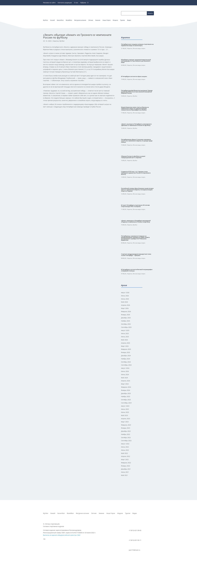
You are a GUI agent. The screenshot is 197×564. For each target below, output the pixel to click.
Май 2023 (124, 415)
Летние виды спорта (139, 48)
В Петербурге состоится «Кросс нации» (134, 76)
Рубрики (83, 3)
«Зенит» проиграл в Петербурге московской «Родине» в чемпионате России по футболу (136, 221)
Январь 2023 (125, 428)
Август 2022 (125, 444)
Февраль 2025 (126, 349)
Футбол (61, 41)
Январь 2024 (125, 390)
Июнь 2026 (125, 299)
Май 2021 (124, 475)
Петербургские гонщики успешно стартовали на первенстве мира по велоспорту (137, 44)
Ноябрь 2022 (125, 434)
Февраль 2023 (126, 425)
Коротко (56, 41)
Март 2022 (125, 459)
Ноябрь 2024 (125, 359)
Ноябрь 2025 (125, 321)
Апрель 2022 (125, 456)
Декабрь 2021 (126, 469)
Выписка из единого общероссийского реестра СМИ (61, 535)
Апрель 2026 (125, 305)
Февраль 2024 (126, 387)
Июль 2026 (125, 296)
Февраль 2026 (126, 311)
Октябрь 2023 (126, 400)
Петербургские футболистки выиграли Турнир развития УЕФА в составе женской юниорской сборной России (136, 92)
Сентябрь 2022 (126, 441)
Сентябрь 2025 (126, 327)
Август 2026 (125, 293)
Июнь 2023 (125, 412)
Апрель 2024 (125, 381)
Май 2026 (124, 302)
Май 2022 (124, 453)
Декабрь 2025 (126, 318)
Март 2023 (125, 422)
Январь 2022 (125, 466)
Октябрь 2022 (126, 437)
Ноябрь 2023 (125, 396)
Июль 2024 (125, 371)
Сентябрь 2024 (126, 365)
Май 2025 (124, 340)
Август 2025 (125, 330)
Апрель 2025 (125, 343)
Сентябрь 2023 (126, 403)
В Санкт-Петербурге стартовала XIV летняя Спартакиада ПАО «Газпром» (135, 205)
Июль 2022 (125, 447)
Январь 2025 (125, 352)
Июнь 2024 (125, 374)
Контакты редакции (65, 3)
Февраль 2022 (126, 463)
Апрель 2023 (125, 419)
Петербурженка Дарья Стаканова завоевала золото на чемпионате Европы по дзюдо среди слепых (136, 141)
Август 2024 (125, 368)
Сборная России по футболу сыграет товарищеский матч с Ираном (133, 156)
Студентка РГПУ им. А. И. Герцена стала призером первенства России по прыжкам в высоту (136, 173)
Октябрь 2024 (126, 362)
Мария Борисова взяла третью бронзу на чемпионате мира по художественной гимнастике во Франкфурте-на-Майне (135, 108)
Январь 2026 (125, 315)
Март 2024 (125, 384)
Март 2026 (125, 308)
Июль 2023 (125, 409)
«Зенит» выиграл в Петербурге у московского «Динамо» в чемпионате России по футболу (136, 124)
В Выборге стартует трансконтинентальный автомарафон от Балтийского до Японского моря (136, 61)
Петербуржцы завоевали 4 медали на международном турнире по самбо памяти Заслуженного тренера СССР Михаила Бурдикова (135, 238)
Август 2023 (125, 406)
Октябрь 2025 (126, 324)
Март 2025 (125, 346)
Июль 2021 (125, 472)
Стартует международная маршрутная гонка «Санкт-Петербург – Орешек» (136, 254)
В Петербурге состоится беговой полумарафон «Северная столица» (136, 270)
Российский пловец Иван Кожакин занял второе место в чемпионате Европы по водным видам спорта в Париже (137, 189)
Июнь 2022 (125, 450)
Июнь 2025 (125, 337)
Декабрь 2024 (126, 356)
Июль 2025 (125, 333)
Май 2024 (124, 378)
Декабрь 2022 (126, 431)
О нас (76, 3)
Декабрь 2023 (126, 393)
